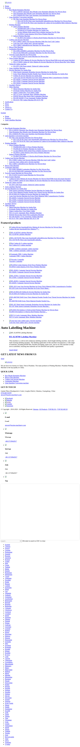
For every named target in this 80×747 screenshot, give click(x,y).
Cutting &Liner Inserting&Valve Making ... (24, 229)
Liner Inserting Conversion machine (21, 17)
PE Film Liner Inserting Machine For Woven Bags (30, 19)
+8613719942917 (11, 441)
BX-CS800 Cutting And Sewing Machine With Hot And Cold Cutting (36, 41)
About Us (8, 107)
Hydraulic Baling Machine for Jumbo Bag (27, 91)
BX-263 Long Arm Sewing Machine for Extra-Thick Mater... (29, 288)
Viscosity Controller (15, 261)
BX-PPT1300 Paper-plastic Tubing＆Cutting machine (31, 66)
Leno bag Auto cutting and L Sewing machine (28, 43)
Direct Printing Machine (21, 26)
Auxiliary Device (15, 85)
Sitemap (35, 409)
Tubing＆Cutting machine (17, 64)
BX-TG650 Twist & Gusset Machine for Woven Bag (30, 56)
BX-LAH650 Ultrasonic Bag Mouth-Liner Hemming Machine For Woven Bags (39, 12)
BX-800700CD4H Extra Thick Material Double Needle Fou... (29, 301)
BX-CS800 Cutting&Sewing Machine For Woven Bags (31, 45)
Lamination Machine (16, 49)
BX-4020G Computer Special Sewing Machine (29, 79)
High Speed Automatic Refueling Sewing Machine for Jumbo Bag (35, 72)
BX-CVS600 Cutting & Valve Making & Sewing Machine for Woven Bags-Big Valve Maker (44, 62)
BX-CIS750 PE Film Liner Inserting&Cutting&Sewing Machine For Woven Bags (45, 21)
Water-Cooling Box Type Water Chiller (26, 92)
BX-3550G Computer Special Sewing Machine (29, 81)
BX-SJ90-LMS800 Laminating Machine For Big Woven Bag (33, 51)
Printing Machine (15, 25)
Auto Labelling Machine (17, 68)
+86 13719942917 (11, 457)
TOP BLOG (52, 409)
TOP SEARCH (62, 409)
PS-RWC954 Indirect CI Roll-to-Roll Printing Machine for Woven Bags (41, 38)
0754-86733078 (6, 393)
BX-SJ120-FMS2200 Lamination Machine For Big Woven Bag (34, 53)
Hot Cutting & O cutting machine (20, 245)
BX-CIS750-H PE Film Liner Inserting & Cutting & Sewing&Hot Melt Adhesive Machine (47, 23)
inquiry (11, 350)
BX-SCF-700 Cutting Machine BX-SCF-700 (28, 100)
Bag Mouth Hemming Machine (19, 10)
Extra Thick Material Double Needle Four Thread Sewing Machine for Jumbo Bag (40, 74)
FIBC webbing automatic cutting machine (23, 250)
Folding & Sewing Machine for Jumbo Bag (27, 76)
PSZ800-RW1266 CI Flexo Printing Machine (32, 28)
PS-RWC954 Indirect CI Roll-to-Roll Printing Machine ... (28, 312)
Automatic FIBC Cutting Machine (20, 256)
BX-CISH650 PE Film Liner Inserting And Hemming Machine (34, 15)
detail (15, 350)
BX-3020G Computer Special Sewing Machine (29, 83)
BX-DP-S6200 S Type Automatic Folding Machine (30, 98)
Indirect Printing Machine (21, 36)
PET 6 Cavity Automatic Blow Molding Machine (29, 94)
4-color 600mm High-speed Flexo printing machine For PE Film (39, 32)
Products (8, 8)
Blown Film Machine (16, 47)
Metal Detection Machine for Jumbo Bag (26, 89)
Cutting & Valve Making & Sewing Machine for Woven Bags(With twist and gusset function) (44, 60)
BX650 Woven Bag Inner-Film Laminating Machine (30, 96)
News (7, 104)
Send (2, 359)
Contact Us (8, 109)
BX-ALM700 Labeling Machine (20, 234)
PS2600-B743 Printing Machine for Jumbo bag (33, 30)
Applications (9, 102)
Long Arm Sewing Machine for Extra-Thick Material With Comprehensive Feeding (40, 77)
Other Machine (14, 87)
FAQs (7, 105)
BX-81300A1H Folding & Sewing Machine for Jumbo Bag (29, 194)
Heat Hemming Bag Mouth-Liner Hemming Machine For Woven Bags (36, 13)
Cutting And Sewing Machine (19, 40)
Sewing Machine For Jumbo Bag (20, 70)
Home (7, 6)
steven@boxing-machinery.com (11, 395)
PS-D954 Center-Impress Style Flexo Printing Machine (36, 34)
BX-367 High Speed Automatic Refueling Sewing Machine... (29, 306)
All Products (43, 409)
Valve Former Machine (16, 58)
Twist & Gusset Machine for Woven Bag (22, 54)
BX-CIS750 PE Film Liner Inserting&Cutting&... (25, 240)
